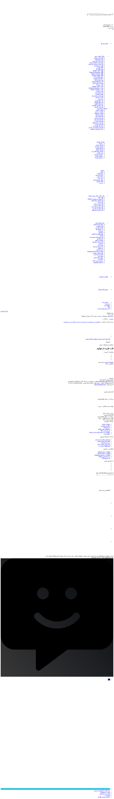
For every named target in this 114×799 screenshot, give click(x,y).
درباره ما (107, 304)
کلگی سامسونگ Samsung (96, 72)
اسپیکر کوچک (99, 149)
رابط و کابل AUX (98, 77)
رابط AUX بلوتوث (98, 78)
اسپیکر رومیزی (99, 146)
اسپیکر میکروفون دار (97, 151)
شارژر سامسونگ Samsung (96, 88)
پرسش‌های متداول (103, 289)
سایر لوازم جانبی (99, 223)
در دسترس (66, 322)
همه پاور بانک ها (99, 107)
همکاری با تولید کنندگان (103, 453)
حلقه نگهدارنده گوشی (97, 234)
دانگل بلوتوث (99, 181)
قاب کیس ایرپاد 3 (98, 205)
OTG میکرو (100, 176)
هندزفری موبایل (99, 118)
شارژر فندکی (99, 91)
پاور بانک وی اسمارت (97, 105)
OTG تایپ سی (99, 175)
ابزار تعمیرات (99, 249)
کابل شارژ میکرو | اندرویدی (95, 64)
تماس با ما (105, 302)
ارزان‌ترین (78, 322)
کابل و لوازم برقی (99, 56)
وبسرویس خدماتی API (103, 444)
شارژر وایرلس (99, 97)
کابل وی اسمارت (98, 65)
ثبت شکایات (106, 427)
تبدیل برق (100, 99)
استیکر (101, 235)
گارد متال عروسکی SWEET (95, 199)
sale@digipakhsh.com (100, 384)
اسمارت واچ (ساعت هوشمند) (95, 251)
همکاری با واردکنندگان (104, 451)
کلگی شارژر (100, 67)
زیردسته (101, 143)
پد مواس (101, 243)
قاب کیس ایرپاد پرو (98, 208)
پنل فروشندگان (106, 458)
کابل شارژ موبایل (98, 58)
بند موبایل (100, 230)
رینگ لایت (100, 259)
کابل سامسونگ (99, 59)
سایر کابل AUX (99, 80)
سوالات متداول (106, 424)
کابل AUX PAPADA (97, 81)
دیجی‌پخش (110, 316)
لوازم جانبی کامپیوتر (97, 242)
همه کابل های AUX (98, 83)
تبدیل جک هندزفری (98, 126)
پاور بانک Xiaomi (98, 102)
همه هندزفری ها (98, 119)
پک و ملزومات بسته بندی (96, 237)
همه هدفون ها (99, 116)
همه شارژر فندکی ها (97, 96)
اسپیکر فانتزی (99, 148)
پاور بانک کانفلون (98, 103)
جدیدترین (83, 322)
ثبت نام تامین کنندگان (104, 456)
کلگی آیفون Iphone (98, 70)
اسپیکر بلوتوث (100, 142)
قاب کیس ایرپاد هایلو (97, 210)
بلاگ (109, 307)
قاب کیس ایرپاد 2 (98, 203)
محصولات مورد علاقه (104, 429)
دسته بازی (100, 245)
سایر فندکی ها (99, 92)
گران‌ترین (72, 322)
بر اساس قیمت (99, 157)
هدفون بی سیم (99, 111)
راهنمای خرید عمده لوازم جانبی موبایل (99, 432)
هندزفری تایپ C (98, 121)
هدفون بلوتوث (99, 110)
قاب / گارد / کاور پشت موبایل (96, 196)
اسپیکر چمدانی (99, 145)
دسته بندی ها (104, 43)
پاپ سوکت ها (99, 229)
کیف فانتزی (100, 238)
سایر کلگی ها (99, 69)
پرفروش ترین (97, 322)
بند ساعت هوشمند (98, 262)
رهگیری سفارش (103, 276)
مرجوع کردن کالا (105, 430)
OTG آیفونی (100, 173)
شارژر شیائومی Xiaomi (96, 89)
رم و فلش (100, 248)
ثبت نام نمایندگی (105, 443)
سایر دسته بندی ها (98, 246)
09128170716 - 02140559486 (105, 381)
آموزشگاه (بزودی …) (104, 446)
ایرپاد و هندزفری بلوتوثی (96, 129)
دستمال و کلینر (99, 240)
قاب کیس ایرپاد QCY (97, 207)
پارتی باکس (100, 153)
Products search (107, 14)
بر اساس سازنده (98, 154)
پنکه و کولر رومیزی (98, 253)
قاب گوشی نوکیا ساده (97, 200)
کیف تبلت (100, 197)
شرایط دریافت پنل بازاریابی (102, 439)
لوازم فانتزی (99, 226)
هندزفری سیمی (99, 124)
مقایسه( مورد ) (108, 362)
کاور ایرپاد (100, 202)
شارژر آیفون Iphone (97, 86)
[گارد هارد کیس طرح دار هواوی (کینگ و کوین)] (97, 336)
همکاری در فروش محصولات (102, 455)
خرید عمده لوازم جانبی (103, 308)
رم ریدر (101, 183)
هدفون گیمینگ (99, 114)
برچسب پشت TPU (98, 260)
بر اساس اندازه (99, 156)
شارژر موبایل (99, 84)
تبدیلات (102, 170)
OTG (101, 172)
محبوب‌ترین (89, 322)
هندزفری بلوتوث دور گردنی (95, 127)
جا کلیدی (100, 232)
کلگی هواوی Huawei (97, 75)
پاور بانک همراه (99, 100)
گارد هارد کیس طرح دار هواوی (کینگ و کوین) (97, 339)
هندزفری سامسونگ (97, 122)
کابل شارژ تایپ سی (97, 61)
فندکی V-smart (99, 94)
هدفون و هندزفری (102, 108)
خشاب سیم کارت (98, 254)
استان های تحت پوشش (103, 441)
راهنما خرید (107, 305)
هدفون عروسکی (98, 113)
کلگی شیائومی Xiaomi (97, 73)
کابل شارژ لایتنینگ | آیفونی (96, 62)
